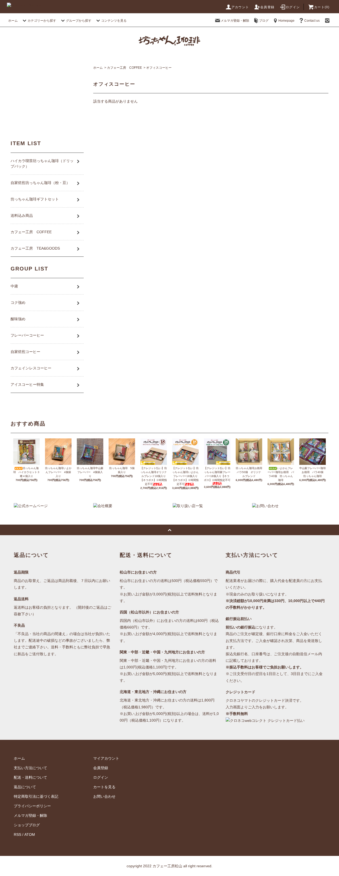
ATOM (29, 834)
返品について (25, 787)
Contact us (312, 20)
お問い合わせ (104, 796)
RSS (17, 834)
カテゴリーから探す (42, 20)
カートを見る (104, 787)
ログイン (293, 7)
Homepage (286, 20)
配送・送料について (30, 777)
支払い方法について (30, 768)
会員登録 (267, 7)
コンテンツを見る (114, 20)
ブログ (264, 20)
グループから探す (78, 20)
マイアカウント (106, 758)
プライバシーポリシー (32, 806)
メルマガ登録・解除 (235, 20)
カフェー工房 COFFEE (124, 68)
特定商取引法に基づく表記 (36, 796)
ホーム (13, 20)
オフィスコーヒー (159, 68)
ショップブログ (27, 825)
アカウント (240, 7)
